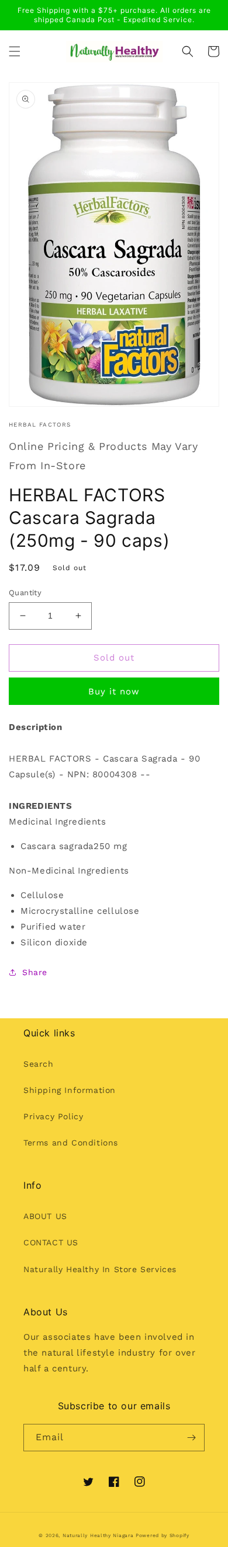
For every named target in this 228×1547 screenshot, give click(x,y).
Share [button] (34, 972)
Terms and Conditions (70, 1142)
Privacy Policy (53, 1116)
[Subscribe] (191, 1437)
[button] (14, 51)
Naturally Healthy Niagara (98, 1535)
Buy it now (114, 691)
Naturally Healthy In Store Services (100, 1269)
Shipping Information (69, 1090)
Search (38, 1063)
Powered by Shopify (162, 1535)
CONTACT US (50, 1242)
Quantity (25, 592)
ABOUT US (45, 1216)
